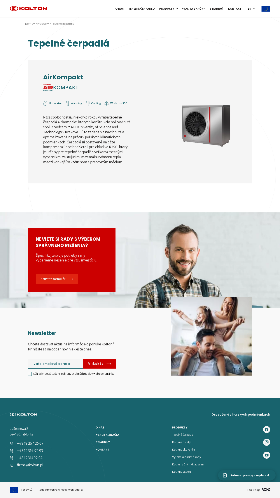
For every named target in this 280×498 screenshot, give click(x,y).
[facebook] (266, 430)
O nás (119, 8)
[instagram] (266, 442)
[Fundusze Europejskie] (265, 8)
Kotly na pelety (181, 442)
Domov (30, 24)
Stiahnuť (217, 8)
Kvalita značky (193, 8)
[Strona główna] (28, 9)
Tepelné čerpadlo (141, 8)
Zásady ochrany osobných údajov (61, 489)
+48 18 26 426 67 (30, 443)
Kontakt (234, 8)
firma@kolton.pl (30, 465)
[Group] (266, 455)
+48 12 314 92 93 (30, 451)
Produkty (167, 8)
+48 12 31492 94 (30, 458)
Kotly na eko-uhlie (183, 449)
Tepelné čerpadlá (183, 434)
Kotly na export (181, 471)
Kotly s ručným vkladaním (188, 464)
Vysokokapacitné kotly (186, 457)
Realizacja (254, 489)
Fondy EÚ (27, 489)
